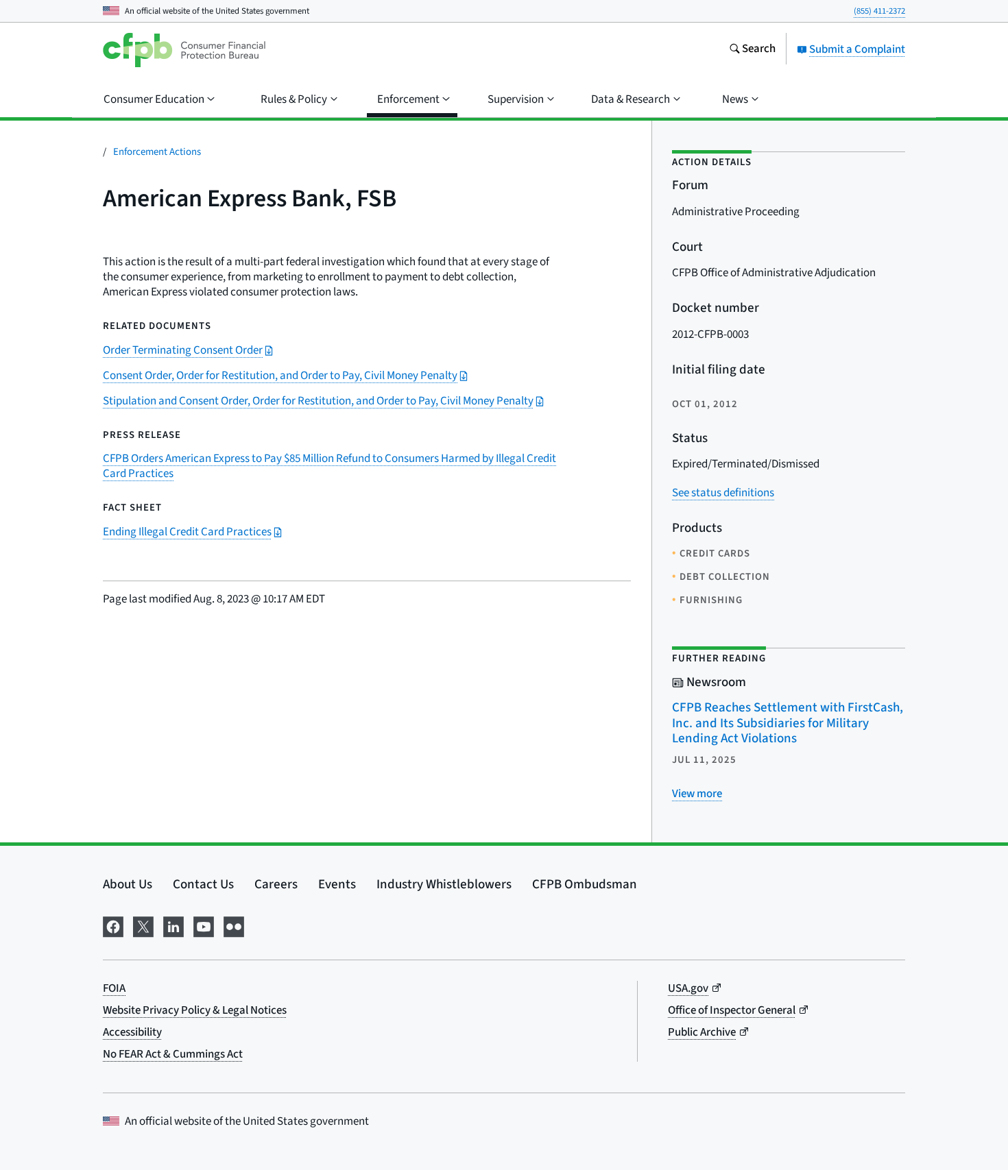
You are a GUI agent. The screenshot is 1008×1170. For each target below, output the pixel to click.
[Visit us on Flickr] (234, 925)
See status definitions (723, 492)
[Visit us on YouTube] (203, 925)
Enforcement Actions (157, 151)
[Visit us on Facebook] (113, 925)
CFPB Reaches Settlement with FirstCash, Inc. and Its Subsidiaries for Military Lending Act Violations (787, 723)
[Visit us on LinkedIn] (173, 925)
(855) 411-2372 (879, 11)
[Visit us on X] (143, 925)
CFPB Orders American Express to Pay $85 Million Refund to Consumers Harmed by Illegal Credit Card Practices (329, 466)
